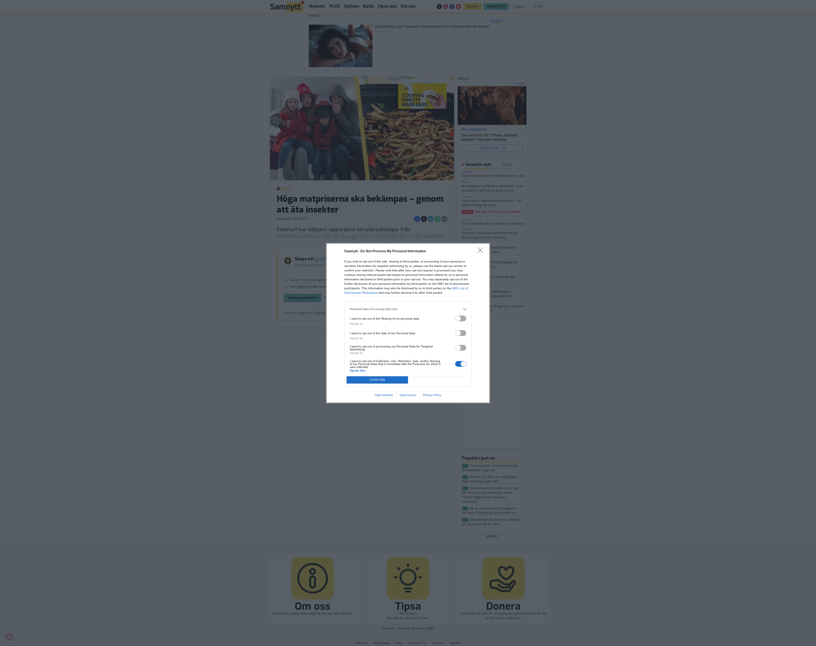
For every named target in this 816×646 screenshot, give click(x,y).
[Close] (481, 251)
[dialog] (408, 323)
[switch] (460, 318)
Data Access (408, 395)
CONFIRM (377, 379)
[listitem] (408, 309)
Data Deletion (384, 395)
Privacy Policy (432, 395)
